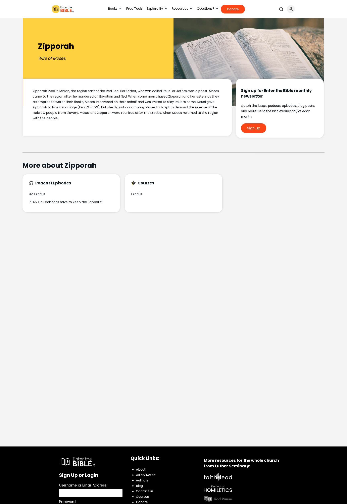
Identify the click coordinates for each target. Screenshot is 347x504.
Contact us (144, 491)
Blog (139, 485)
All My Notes (145, 475)
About (141, 469)
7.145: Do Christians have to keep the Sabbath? (66, 202)
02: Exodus (37, 194)
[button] (115, 8)
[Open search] (281, 9)
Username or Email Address (83, 485)
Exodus (136, 194)
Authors (142, 480)
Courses (142, 496)
